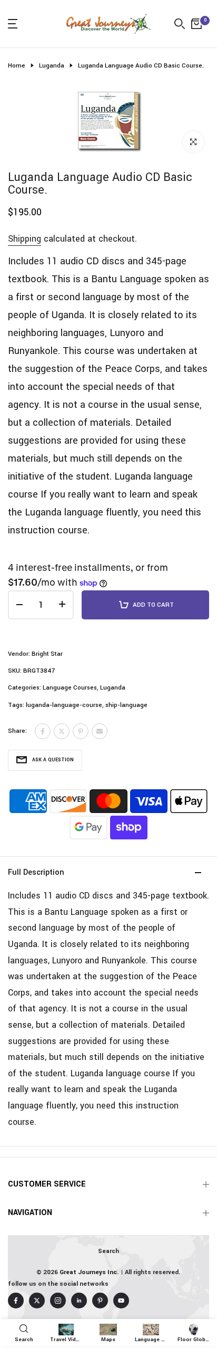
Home (16, 65)
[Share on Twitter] (62, 731)
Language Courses (70, 687)
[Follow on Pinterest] (100, 1300)
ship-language (126, 705)
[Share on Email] (99, 731)
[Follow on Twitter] (37, 1300)
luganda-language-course (64, 705)
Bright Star (47, 653)
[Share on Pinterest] (80, 731)
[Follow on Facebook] (16, 1300)
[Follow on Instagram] (58, 1300)
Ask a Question (53, 760)
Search (108, 1251)
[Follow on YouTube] (121, 1300)
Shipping (24, 239)
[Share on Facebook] (43, 731)
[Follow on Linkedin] (79, 1300)
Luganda (51, 65)
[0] (196, 23)
